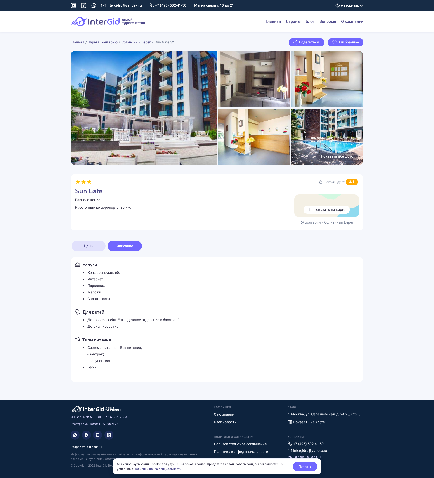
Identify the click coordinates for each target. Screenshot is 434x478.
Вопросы (327, 21)
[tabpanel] (217, 319)
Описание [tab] (125, 246)
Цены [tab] (89, 246)
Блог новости (225, 422)
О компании (352, 21)
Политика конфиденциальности (241, 452)
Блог (310, 21)
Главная (273, 21)
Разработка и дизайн (86, 447)
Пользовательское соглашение (240, 444)
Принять (305, 466)
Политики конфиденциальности (158, 469)
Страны (293, 21)
